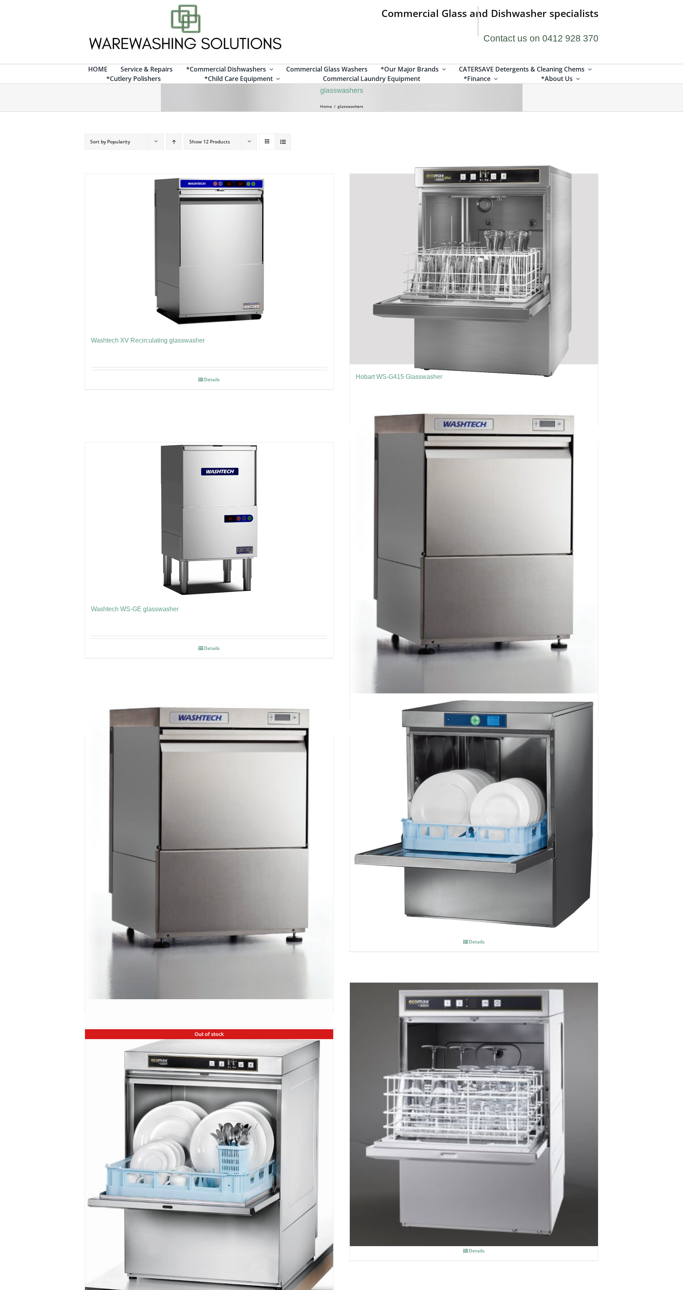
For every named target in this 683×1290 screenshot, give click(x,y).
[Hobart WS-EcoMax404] (474, 1114)
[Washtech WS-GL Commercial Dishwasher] (474, 550)
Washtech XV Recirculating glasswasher (148, 340)
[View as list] (283, 141)
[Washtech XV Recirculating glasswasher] (209, 251)
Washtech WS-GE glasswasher (135, 609)
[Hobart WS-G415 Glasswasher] (474, 269)
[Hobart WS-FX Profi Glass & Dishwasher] (474, 813)
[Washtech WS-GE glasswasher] (209, 520)
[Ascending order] (173, 142)
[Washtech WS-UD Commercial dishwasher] (209, 843)
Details (212, 379)
